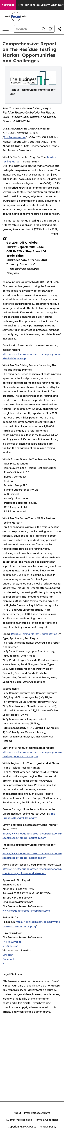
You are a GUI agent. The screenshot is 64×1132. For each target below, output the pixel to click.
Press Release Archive (37, 1112)
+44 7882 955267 (12, 941)
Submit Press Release (19, 1119)
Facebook (8, 959)
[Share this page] (59, 29)
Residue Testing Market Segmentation (34, 633)
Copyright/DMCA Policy (22, 1126)
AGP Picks (8, 5)
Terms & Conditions (46, 1119)
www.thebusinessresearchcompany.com (26, 910)
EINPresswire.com (14, 137)
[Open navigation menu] (5, 29)
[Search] (43, 28)
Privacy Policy (47, 1126)
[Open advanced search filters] (51, 28)
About (17, 1112)
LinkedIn (7, 954)
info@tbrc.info (10, 946)
